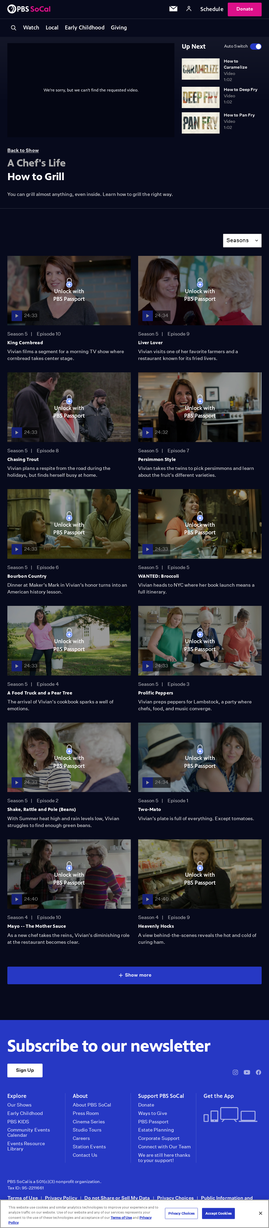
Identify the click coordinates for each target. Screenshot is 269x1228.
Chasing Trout (23, 459)
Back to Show (23, 150)
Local (52, 27)
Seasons (237, 240)
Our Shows (19, 1105)
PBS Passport (153, 1121)
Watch (31, 27)
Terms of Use (22, 1198)
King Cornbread (25, 343)
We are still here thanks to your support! (164, 1158)
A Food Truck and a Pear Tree (39, 693)
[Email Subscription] (173, 9)
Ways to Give (152, 1113)
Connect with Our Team (164, 1146)
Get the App (219, 1096)
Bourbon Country (26, 576)
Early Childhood (85, 27)
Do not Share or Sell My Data (117, 1198)
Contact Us (85, 1155)
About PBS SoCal (92, 1105)
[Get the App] (230, 1115)
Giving (119, 27)
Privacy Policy (61, 1198)
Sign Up (25, 1070)
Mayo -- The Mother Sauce (36, 926)
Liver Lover (150, 343)
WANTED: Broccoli (158, 576)
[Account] (189, 9)
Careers (81, 1138)
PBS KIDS (18, 1121)
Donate (244, 9)
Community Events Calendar (28, 1132)
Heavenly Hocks (156, 926)
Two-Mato (149, 809)
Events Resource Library (26, 1146)
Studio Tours (87, 1130)
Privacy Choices (175, 1198)
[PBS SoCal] (28, 9)
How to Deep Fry (240, 89)
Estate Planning (156, 1130)
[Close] (260, 1213)
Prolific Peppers (155, 693)
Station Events (89, 1146)
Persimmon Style (157, 459)
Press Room (86, 1113)
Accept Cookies (218, 1213)
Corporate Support (159, 1138)
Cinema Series (89, 1121)
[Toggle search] (13, 28)
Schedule (212, 9)
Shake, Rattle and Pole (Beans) (41, 809)
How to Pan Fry (239, 115)
